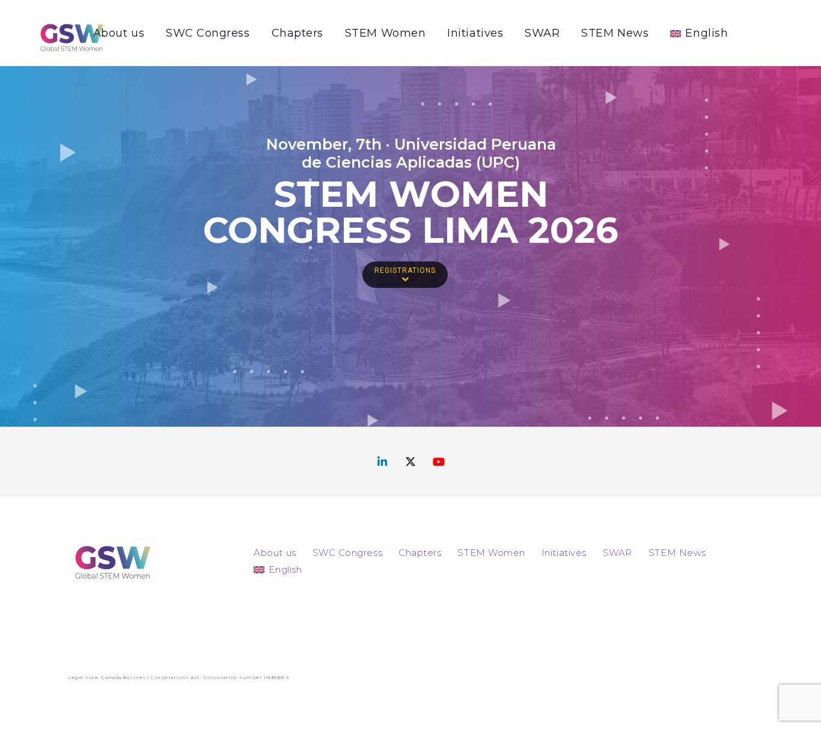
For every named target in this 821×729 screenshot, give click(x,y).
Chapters (419, 552)
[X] (410, 461)
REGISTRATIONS (405, 270)
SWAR (617, 552)
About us (275, 552)
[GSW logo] (71, 36)
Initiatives (564, 552)
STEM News (677, 552)
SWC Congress (347, 552)
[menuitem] (278, 569)
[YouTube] (439, 461)
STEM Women (491, 552)
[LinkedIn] (382, 461)
